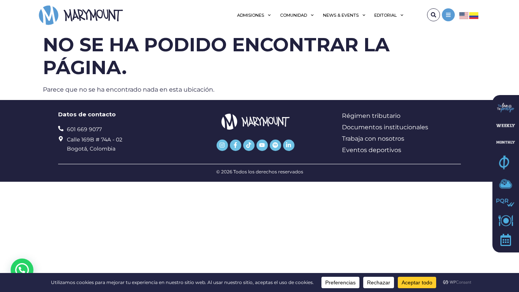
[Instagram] (222, 145)
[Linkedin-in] (288, 145)
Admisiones (250, 15)
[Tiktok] (249, 145)
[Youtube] (262, 145)
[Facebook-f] (235, 145)
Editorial (385, 15)
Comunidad (293, 15)
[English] (464, 15)
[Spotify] (275, 145)
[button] (22, 270)
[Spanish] (474, 15)
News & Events (341, 15)
